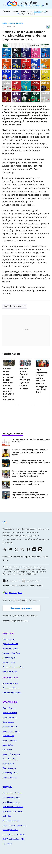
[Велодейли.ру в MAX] (40, 549)
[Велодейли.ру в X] (16, 549)
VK (45, 11)
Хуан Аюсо (7, 749)
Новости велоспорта (16, 23)
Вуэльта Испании (10, 648)
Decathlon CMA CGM (11, 802)
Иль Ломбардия (10, 671)
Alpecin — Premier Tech (12, 793)
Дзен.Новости (12, 581)
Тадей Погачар (9, 708)
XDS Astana (7, 843)
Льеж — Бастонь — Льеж (13, 667)
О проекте (35, 600)
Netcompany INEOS (11, 820)
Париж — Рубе (9, 662)
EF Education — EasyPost (13, 807)
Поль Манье (8, 763)
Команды (7, 787)
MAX (18, 14)
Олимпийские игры (12, 692)
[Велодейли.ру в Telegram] (5, 549)
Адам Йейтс (8, 745)
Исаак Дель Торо (10, 759)
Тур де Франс (9, 639)
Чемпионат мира (10, 683)
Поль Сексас (8, 722)
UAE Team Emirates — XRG (14, 839)
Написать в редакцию (21, 608)
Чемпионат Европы (11, 688)
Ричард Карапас (10, 777)
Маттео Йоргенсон (11, 754)
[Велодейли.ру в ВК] (10, 549)
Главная (4, 23)
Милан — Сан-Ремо (11, 653)
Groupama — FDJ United (12, 811)
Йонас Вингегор (10, 713)
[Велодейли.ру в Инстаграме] (22, 549)
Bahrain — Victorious (11, 797)
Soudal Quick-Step (10, 830)
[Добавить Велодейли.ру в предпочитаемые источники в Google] (48, 28)
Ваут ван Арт (8, 736)
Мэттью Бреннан (10, 772)
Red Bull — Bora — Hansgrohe (15, 825)
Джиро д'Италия (10, 644)
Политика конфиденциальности (16, 621)
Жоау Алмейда (9, 768)
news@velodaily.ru (31, 616)
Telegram (38, 11)
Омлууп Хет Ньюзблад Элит (14, 306)
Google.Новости (32, 581)
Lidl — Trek (7, 816)
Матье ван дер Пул (11, 731)
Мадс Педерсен (10, 740)
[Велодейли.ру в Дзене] (34, 549)
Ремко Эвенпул (9, 717)
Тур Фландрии (9, 657)
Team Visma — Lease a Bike (14, 834)
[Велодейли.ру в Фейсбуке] (28, 549)
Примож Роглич (10, 726)
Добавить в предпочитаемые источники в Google (23, 585)
